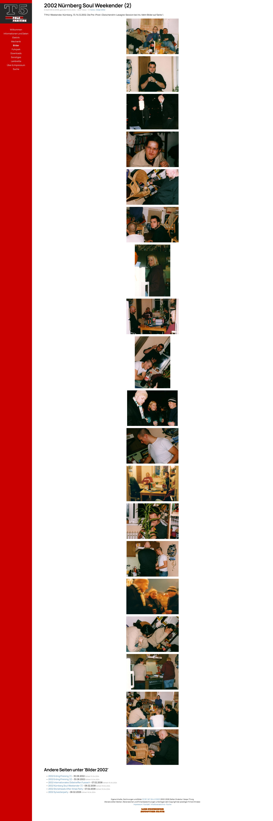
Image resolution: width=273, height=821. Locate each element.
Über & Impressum (16, 65)
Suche (16, 69)
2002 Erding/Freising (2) (60, 779)
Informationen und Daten (16, 33)
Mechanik (16, 41)
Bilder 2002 (100, 10)
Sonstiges (16, 57)
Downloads (16, 53)
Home (92, 10)
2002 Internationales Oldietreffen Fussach (69, 782)
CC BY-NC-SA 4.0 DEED (151, 799)
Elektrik (16, 37)
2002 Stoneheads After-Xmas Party (65, 788)
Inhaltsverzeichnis (158, 804)
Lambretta (16, 61)
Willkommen (16, 29)
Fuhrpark (16, 49)
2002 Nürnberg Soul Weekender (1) (65, 785)
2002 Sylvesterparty (58, 792)
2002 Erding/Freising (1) (60, 776)
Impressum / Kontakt (142, 804)
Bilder (16, 45)
